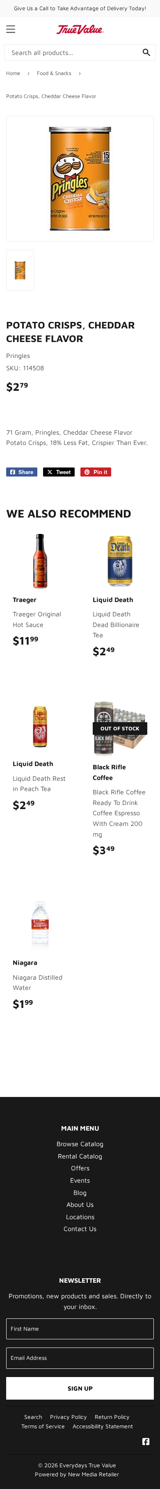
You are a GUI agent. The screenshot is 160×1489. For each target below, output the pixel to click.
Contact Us (80, 1228)
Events (80, 1180)
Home (13, 73)
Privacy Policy (68, 1417)
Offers (80, 1168)
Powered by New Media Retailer (77, 1474)
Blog (80, 1192)
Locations (80, 1216)
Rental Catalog (80, 1156)
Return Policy (112, 1417)
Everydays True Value (87, 1465)
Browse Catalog (80, 1143)
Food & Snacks (54, 73)
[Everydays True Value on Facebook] (146, 1442)
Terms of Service (43, 1426)
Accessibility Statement (103, 1426)
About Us (80, 1204)
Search (33, 1417)
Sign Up (80, 1388)
